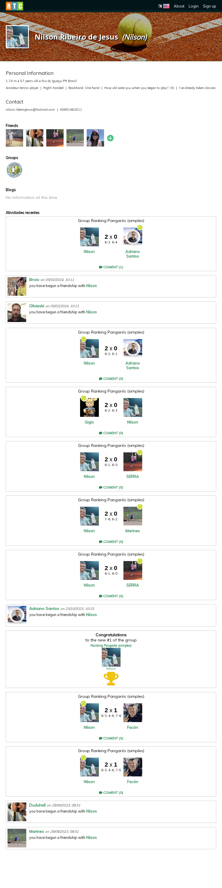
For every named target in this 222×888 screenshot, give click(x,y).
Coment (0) (112, 378)
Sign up (209, 6)
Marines (132, 530)
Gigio (89, 422)
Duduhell (37, 805)
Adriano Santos (132, 253)
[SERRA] (55, 138)
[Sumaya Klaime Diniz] (95, 138)
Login (194, 6)
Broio (34, 279)
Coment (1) (112, 267)
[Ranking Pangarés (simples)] (14, 170)
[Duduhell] (34, 138)
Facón (132, 727)
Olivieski (36, 305)
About (179, 6)
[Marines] (75, 138)
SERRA (132, 476)
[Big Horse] (14, 138)
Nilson (89, 251)
